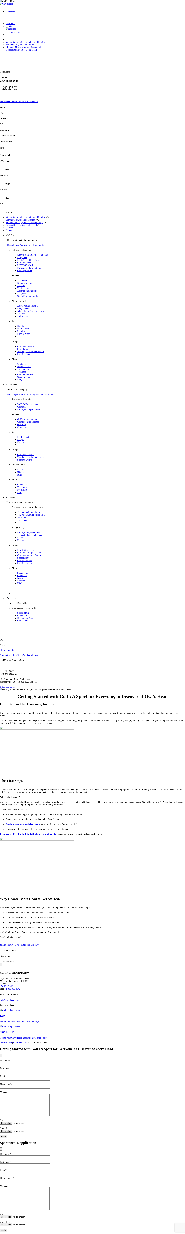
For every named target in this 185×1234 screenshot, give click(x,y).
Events (20, 326)
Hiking (20, 472)
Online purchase (24, 270)
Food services (23, 334)
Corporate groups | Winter (29, 552)
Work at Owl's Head (45, 394)
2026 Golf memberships (28, 404)
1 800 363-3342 (7, 687)
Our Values (22, 620)
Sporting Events (24, 354)
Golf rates (21, 407)
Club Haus (22, 427)
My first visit (23, 328)
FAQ (19, 379)
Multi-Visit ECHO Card (28, 260)
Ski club (21, 285)
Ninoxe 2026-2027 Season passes (32, 255)
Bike (19, 475)
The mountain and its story (29, 512)
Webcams (21, 517)
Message (4, 1092)
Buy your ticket (40, 245)
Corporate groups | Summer (29, 555)
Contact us (10, 23)
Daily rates (22, 257)
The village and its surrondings (31, 514)
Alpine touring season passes (30, 311)
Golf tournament (24, 560)
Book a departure (14, 394)
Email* (3, 1076)
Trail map (21, 313)
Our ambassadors (25, 374)
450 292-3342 (6, 986)
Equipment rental (25, 283)
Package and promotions (28, 532)
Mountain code (24, 366)
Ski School (22, 280)
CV (1, 1120)
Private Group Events (27, 550)
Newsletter (11, 11)
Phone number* (7, 1084)
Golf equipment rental (27, 419)
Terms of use (6, 1042)
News (20, 578)
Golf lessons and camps (28, 422)
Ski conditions (12, 245)
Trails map (22, 520)
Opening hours (24, 377)
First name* (5, 1060)
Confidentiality (20, 1042)
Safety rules (22, 316)
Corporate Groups (25, 346)
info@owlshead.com (9, 1000)
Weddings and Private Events (30, 351)
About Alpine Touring (27, 306)
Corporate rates (24, 262)
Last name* (5, 1068)
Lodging (21, 331)
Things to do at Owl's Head (29, 535)
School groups (23, 349)
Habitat (9, 26)
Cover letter (5, 1128)
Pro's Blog (22, 490)
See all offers (23, 613)
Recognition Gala (25, 618)
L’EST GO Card (25, 265)
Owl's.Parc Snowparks (27, 296)
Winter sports (23, 288)
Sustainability (23, 573)
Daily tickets (23, 308)
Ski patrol (21, 293)
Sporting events (24, 563)
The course (22, 487)
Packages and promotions (29, 268)
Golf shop (21, 424)
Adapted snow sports (27, 291)
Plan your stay (25, 245)
